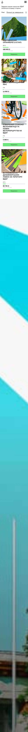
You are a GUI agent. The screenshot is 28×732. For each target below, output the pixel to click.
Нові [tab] (3, 12)
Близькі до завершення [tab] (15, 12)
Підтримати (14, 54)
